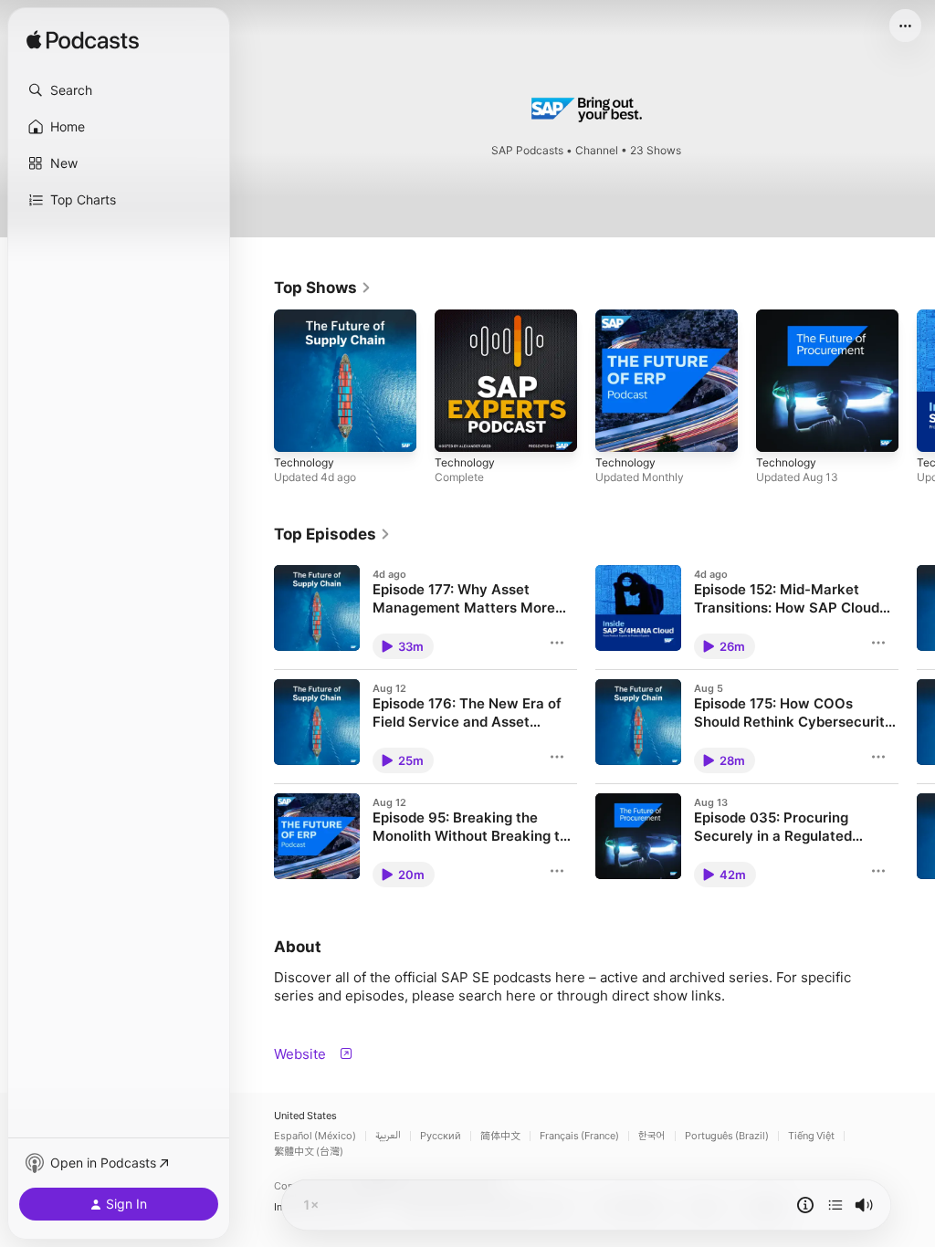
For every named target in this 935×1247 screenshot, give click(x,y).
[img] (82, 41)
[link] (323, 288)
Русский (440, 1136)
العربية (388, 1136)
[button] (118, 90)
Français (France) (579, 1136)
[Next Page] (917, 380)
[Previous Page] (255, 380)
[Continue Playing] (835, 1205)
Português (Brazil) (727, 1136)
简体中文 (500, 1136)
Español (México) (315, 1136)
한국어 (652, 1136)
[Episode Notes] (805, 1205)
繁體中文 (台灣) (308, 1152)
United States (305, 1116)
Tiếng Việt (811, 1136)
